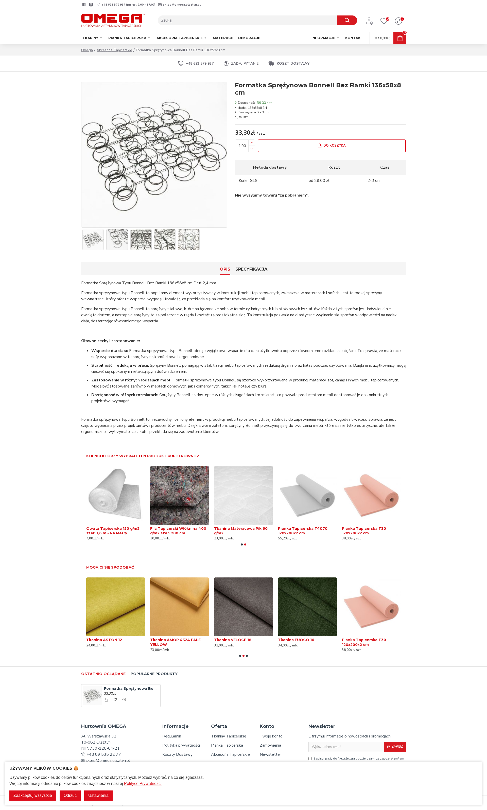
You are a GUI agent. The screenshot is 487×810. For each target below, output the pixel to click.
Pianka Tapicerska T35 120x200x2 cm (108, 530)
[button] (242, 544)
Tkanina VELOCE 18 (105, 640)
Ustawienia (98, 795)
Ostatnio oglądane (103, 674)
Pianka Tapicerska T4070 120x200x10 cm (302, 530)
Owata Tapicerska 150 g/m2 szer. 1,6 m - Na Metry (368, 530)
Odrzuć (70, 795)
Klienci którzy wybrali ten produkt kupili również (142, 456)
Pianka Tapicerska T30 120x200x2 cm (236, 642)
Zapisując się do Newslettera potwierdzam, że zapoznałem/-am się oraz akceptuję (359, 760)
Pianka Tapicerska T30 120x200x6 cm (364, 642)
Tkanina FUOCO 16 (168, 640)
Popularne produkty (154, 674)
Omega (87, 50)
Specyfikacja (251, 269)
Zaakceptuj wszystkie (32, 795)
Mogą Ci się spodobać (110, 567)
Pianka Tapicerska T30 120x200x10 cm (236, 530)
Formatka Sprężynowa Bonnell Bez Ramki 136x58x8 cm (131, 688)
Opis (225, 269)
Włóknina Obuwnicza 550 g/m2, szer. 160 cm (302, 642)
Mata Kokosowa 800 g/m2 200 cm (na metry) (179, 530)
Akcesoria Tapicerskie (114, 50)
